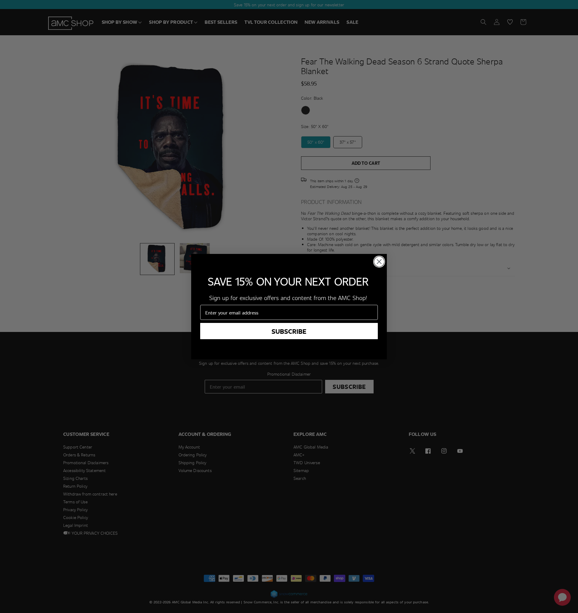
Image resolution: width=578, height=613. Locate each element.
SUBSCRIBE (289, 331)
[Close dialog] (379, 261)
